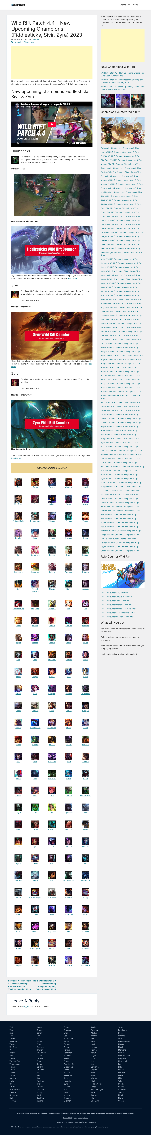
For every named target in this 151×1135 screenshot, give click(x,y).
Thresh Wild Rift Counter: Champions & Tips (120, 387)
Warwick (52, 778)
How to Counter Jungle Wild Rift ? (116, 597)
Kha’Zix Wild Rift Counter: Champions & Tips (120, 295)
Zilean (35, 914)
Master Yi (52, 609)
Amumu (35, 744)
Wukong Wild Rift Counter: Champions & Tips (121, 530)
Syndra (69, 846)
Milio (52, 880)
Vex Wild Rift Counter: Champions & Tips (119, 462)
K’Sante (35, 965)
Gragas (35, 676)
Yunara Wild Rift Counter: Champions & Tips (120, 164)
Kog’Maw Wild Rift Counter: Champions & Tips (121, 307)
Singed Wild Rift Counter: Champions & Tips (120, 363)
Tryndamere (35, 521)
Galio (85, 676)
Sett (18, 555)
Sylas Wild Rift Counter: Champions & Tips (120, 148)
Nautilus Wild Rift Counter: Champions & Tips (121, 323)
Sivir (18, 846)
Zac (35, 812)
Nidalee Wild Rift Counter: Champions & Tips (121, 327)
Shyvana (68, 538)
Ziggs (35, 487)
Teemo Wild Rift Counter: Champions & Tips (120, 375)
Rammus (35, 572)
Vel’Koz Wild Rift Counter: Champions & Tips (120, 542)
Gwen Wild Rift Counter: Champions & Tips (120, 244)
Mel (68, 948)
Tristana (51, 521)
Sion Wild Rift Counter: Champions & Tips (119, 367)
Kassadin (52, 761)
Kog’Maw (52, 931)
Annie (18, 744)
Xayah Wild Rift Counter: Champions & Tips (120, 426)
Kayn (85, 778)
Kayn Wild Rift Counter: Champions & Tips (119, 287)
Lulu (85, 609)
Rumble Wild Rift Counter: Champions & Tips (121, 188)
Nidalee (85, 931)
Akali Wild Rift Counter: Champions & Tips (119, 200)
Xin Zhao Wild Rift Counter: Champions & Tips (121, 192)
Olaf (18, 589)
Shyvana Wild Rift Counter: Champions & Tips (121, 359)
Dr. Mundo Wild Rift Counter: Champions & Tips (122, 232)
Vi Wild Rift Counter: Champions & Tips (118, 538)
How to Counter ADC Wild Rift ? (115, 592)
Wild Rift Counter (23, 1113)
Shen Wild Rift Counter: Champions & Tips (119, 474)
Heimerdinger (35, 897)
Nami (68, 589)
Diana (18, 710)
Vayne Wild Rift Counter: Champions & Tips (120, 547)
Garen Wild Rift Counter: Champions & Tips (120, 502)
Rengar (85, 555)
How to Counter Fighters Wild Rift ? (117, 605)
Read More (72, 278)
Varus (68, 504)
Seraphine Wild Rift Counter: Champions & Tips (122, 355)
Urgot (18, 812)
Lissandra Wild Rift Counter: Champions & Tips (122, 315)
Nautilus (85, 744)
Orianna (85, 572)
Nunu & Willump (125, 1041)
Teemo (85, 521)
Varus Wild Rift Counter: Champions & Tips (120, 406)
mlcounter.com (30, 1127)
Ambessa (52, 897)
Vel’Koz (35, 931)
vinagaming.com (53, 1127)
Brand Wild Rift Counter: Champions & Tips (120, 212)
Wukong (68, 487)
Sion (69, 761)
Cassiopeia (35, 948)
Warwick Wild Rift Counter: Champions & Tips (121, 454)
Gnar (18, 914)
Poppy (85, 897)
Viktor (18, 897)
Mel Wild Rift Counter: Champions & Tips (119, 470)
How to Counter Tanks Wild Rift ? (116, 601)
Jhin (18, 659)
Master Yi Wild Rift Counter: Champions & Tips (122, 184)
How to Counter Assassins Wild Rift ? (117, 613)
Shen (85, 538)
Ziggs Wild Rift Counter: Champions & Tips (120, 438)
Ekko (52, 863)
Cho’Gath (85, 965)
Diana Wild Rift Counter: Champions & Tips (120, 228)
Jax (68, 863)
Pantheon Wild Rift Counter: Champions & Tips (121, 482)
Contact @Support (70, 1118)
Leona (18, 626)
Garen (52, 676)
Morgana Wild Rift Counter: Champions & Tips (121, 486)
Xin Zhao (18, 504)
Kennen (35, 642)
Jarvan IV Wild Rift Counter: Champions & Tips (121, 263)
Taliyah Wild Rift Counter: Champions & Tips (120, 383)
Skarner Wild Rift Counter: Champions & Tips (121, 379)
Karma (52, 642)
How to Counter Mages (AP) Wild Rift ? (118, 609)
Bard (18, 931)
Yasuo (52, 487)
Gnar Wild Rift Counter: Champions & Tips (119, 498)
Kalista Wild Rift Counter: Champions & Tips (120, 271)
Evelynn (51, 693)
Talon (51, 846)
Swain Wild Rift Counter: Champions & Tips (120, 371)
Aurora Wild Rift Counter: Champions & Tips (120, 458)
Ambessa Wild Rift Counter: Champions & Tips (121, 450)
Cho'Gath (107, 105)
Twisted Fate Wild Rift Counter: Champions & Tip (123, 466)
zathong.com (64, 1127)
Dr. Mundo (85, 693)
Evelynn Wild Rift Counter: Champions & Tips (121, 172)
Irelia (85, 659)
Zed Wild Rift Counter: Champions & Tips (119, 518)
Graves (69, 659)
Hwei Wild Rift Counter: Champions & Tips (119, 152)
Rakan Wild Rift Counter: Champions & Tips (120, 347)
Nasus (52, 589)
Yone (18, 778)
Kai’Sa (68, 642)
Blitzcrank (51, 727)
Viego (35, 880)
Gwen (68, 778)
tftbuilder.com (41, 1127)
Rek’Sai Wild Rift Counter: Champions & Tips (120, 156)
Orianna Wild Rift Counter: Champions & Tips (121, 339)
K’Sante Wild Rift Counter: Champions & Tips (121, 303)
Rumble (68, 897)
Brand (68, 727)
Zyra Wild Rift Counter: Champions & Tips (119, 442)
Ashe (85, 727)
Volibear (85, 812)
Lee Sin (52, 626)
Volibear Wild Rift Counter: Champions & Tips (121, 422)
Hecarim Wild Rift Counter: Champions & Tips (121, 248)
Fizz (69, 676)
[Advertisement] (51, 62)
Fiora (35, 693)
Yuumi (35, 863)
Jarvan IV (52, 659)
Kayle (18, 642)
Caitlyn (85, 710)
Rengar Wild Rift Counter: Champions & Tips (120, 351)
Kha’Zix (68, 626)
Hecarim (52, 829)
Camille (35, 710)
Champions (125, 5)
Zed (18, 487)
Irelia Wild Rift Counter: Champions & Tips (119, 259)
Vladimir (68, 829)
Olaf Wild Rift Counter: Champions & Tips (119, 335)
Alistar (68, 744)
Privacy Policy (83, 1118)
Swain (35, 829)
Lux (68, 609)
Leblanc (18, 948)
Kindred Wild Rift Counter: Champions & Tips (121, 299)
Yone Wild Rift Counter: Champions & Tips (119, 430)
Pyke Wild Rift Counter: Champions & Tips (119, 478)
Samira (85, 761)
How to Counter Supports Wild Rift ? (117, 617)
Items (135, 5)
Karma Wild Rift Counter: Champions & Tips (120, 275)
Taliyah (18, 965)
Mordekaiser (68, 880)
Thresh (69, 521)
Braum (18, 727)
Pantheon (69, 572)
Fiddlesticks (85, 795)
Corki (51, 710)
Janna (18, 676)
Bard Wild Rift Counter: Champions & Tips (119, 208)
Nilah (85, 829)
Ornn (18, 829)
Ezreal (18, 693)
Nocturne (69, 914)
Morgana (85, 589)
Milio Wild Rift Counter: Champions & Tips (119, 446)
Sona (35, 538)
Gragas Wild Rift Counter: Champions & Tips (120, 236)
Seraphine (35, 555)
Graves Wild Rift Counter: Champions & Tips (120, 240)
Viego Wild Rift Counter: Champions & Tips (120, 534)
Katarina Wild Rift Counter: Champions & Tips (121, 283)
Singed (52, 538)
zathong (35, 39)
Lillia (35, 795)
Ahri (18, 761)
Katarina (85, 626)
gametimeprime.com (77, 1127)
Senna (52, 555)
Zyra (35, 846)
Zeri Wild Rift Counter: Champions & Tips (119, 434)
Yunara (69, 965)
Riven (68, 555)
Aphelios (69, 812)
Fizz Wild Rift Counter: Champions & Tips (119, 176)
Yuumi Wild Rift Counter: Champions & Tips (120, 522)
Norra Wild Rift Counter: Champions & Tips (120, 506)
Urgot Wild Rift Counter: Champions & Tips (120, 551)
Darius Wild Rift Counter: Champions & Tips (120, 224)
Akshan (52, 744)
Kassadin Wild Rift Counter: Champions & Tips (121, 279)
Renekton (18, 572)
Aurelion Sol (35, 727)
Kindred (85, 846)
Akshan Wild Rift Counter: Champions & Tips (121, 204)
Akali (35, 761)
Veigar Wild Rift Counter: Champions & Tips (120, 410)
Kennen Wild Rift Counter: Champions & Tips (120, 291)
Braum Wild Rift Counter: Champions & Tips (120, 216)
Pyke (18, 863)
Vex (35, 778)
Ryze (52, 914)
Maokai (18, 880)
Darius (68, 710)
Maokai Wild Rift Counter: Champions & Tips (121, 180)
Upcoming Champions (24, 42)
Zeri (52, 812)
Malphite (35, 609)
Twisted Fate (18, 521)
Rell (68, 931)
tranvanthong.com (102, 1127)
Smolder (85, 948)
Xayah (85, 487)
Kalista (85, 863)
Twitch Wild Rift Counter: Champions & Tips (120, 402)
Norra (51, 948)
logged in (27, 1006)
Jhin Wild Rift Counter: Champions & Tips (119, 494)
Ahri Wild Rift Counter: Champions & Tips (119, 196)
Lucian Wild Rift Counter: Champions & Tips (120, 490)
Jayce (85, 642)
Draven (68, 693)
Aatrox (18, 795)
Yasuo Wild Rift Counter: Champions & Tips (120, 526)
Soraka (18, 538)
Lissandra (85, 880)
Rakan (52, 572)
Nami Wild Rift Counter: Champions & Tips (120, 319)
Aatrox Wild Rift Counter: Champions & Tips (120, 510)
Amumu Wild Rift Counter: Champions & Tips (121, 168)
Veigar (52, 504)
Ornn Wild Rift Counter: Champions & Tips (119, 343)
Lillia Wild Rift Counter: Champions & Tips (119, 311)
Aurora (85, 914)
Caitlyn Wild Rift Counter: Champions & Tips (120, 220)
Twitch (69, 795)
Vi (35, 504)
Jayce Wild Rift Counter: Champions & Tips (120, 267)
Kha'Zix (67, 1072)
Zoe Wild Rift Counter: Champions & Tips (119, 514)
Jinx (35, 659)
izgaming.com (90, 1127)
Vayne (85, 504)
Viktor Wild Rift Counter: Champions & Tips (120, 414)
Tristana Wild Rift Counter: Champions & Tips (121, 391)
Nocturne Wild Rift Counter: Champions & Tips (121, 331)
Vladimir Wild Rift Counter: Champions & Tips (121, 418)
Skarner (51, 965)
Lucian (35, 626)
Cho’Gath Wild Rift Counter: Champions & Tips (121, 160)
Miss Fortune (18, 609)
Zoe (52, 795)
